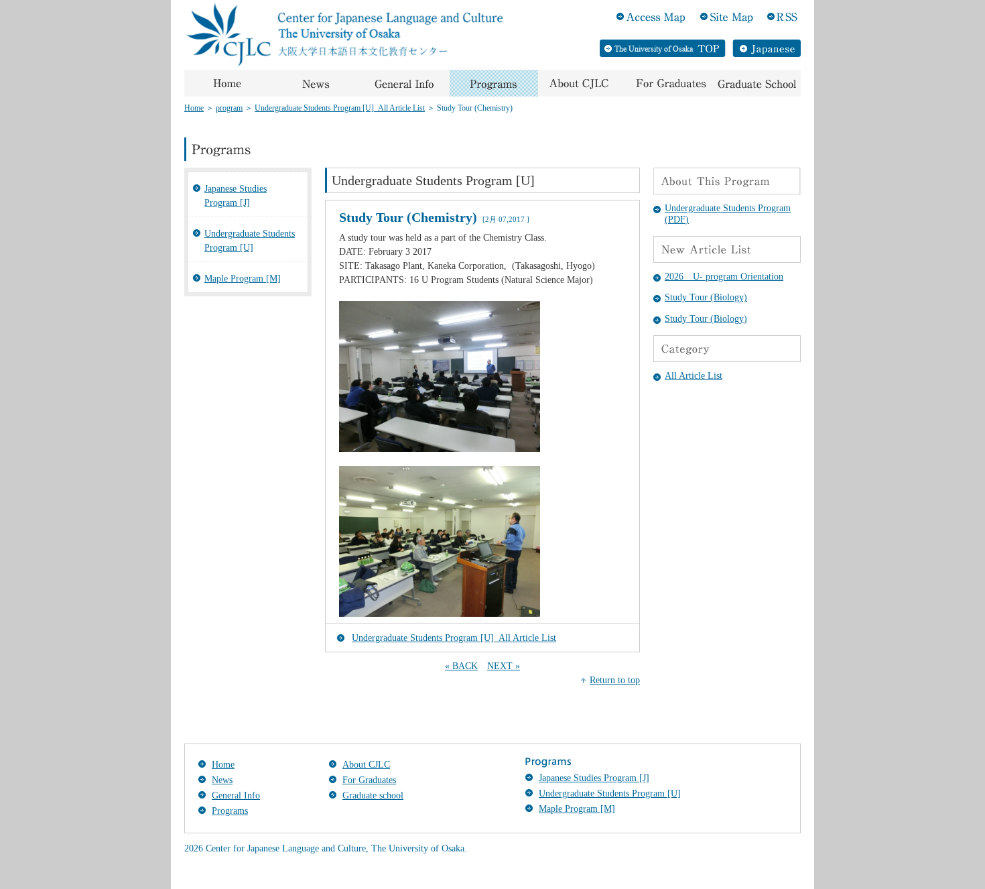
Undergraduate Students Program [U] (249, 241)
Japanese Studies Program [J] (235, 196)
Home (194, 108)
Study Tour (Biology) (706, 297)
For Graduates (369, 780)
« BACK (461, 666)
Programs (230, 811)
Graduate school (372, 795)
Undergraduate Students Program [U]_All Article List (340, 108)
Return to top (615, 680)
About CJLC (366, 765)
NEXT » (503, 666)
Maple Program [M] (242, 279)
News (222, 780)
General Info (236, 795)
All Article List (693, 376)
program (229, 108)
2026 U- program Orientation (724, 277)
